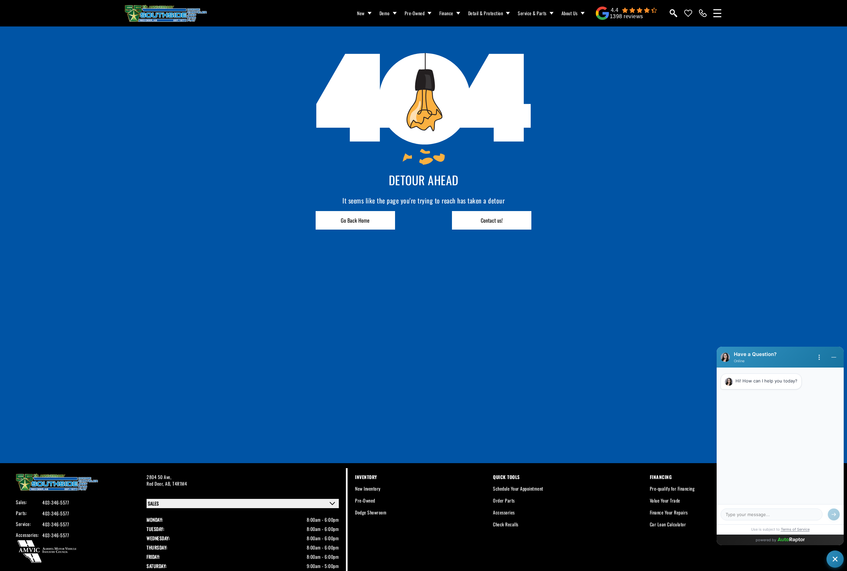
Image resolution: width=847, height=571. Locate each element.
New (361, 13)
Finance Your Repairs (669, 512)
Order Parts (504, 500)
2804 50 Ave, (159, 476)
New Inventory (367, 488)
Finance (446, 13)
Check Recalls (505, 524)
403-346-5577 (55, 502)
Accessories (504, 512)
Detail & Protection (485, 13)
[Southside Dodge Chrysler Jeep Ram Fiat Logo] (166, 13)
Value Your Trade (665, 500)
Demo (384, 13)
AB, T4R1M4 (176, 483)
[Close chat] (835, 559)
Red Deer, (156, 483)
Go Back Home (355, 220)
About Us (569, 13)
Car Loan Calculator (668, 524)
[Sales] (703, 13)
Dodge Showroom (370, 512)
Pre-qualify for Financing (672, 488)
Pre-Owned (415, 13)
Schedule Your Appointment (518, 488)
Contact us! (492, 220)
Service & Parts (532, 13)
